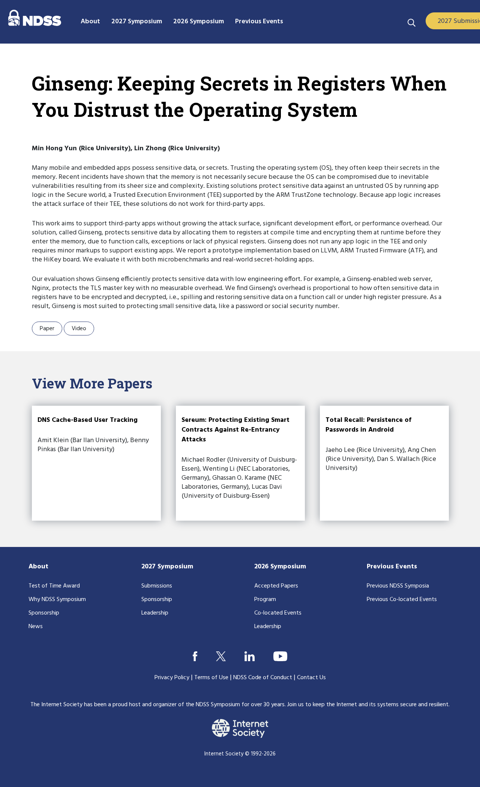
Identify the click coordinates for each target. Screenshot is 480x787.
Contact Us (311, 678)
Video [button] (79, 329)
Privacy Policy (171, 678)
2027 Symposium (167, 566)
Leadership (154, 613)
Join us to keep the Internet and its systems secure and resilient (367, 705)
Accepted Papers (276, 586)
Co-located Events (278, 613)
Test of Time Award (54, 586)
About (38, 566)
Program (265, 599)
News (35, 626)
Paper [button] (47, 329)
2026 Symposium (280, 566)
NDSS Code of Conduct (262, 678)
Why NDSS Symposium (57, 599)
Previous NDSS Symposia (398, 586)
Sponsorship (43, 613)
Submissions (156, 586)
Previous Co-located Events (402, 599)
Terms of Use (211, 678)
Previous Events (392, 566)
